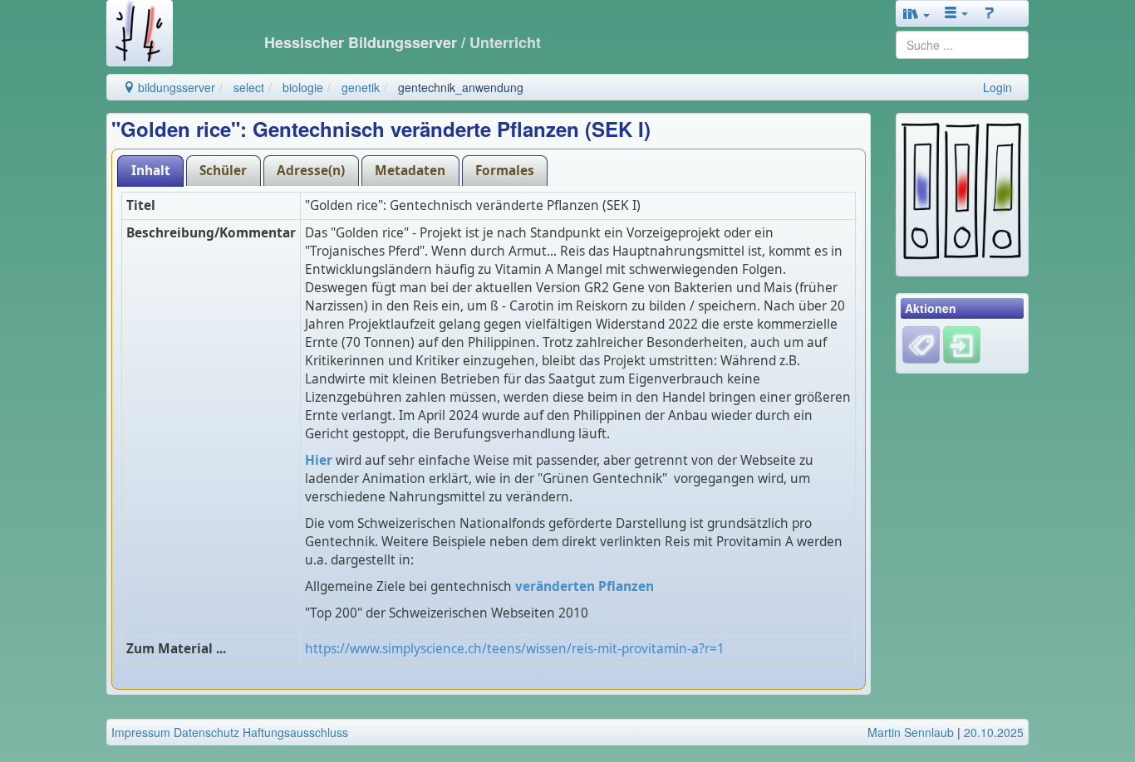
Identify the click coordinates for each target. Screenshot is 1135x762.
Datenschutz (206, 732)
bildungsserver (175, 87)
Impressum (140, 732)
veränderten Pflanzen (584, 586)
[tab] (150, 170)
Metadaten (410, 170)
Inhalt (150, 170)
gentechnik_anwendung (460, 87)
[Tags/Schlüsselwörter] (921, 345)
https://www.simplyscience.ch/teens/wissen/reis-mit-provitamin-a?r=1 (515, 648)
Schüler (223, 170)
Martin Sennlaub (910, 732)
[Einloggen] (961, 343)
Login (997, 87)
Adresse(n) (311, 170)
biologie (303, 87)
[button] (916, 13)
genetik (360, 87)
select (248, 87)
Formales (504, 170)
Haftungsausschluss (295, 732)
